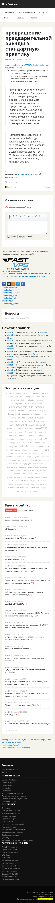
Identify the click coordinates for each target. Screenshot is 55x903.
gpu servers (27, 414)
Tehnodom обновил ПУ (26, 332)
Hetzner (21, 276)
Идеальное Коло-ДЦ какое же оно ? (20, 538)
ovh (46, 438)
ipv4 (11, 424)
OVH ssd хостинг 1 (9, 863)
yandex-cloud (23, 460)
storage (25, 450)
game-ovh (32, 410)
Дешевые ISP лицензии (11, 868)
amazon (27, 393)
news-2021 (22, 435)
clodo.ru (23, 400)
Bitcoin (37, 396)
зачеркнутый (17, 216)
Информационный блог (11, 810)
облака (38, 477)
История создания (9, 816)
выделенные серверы (37, 466)
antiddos (36, 393)
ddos (40, 403)
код (29, 216)
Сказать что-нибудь (18, 207)
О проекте (6, 808)
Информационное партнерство (14, 829)
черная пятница (32, 487)
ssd (47, 446)
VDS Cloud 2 (6, 858)
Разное (7, 17)
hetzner (15, 417)
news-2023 (42, 435)
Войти (4, 772)
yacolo (38, 456)
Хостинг (34, 17)
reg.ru (29, 442)
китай (30, 474)
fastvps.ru (40, 407)
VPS (42, 453)
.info (51, 896)
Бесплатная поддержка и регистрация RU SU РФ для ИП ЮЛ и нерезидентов (26, 626)
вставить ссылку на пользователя (39, 216)
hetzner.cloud (27, 417)
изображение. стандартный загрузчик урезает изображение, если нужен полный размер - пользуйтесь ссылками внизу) (32, 216)
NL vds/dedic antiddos (10, 860)
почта (45, 477)
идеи (24, 473)
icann (30, 421)
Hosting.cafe (6, 790)
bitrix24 (44, 396)
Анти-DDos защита (9, 847)
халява (11, 487)
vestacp (13, 453)
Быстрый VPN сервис (10, 780)
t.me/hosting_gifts (9, 290)
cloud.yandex (17, 403)
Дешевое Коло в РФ (9, 876)
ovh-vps (12, 443)
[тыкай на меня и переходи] (15, 263)
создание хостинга (22, 484)
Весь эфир (9, 730)
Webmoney (10, 456)
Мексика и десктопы (13, 559)
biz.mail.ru (15, 400)
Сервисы (21, 17)
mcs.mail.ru (29, 428)
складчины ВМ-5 (32, 276)
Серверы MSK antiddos (10, 879)
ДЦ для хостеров (24, 174)
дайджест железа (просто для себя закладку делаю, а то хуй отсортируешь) (24, 593)
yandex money (10, 460)
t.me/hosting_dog (9, 295)
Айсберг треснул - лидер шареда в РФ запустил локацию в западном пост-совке (26, 569)
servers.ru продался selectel (17, 648)
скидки (32, 480)
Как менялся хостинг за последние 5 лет (17, 840)
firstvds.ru (22, 410)
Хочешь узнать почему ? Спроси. (30, 335)
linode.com (12, 428)
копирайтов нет (47, 892)
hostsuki (39, 417)
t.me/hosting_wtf (9, 298)
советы (10, 484)
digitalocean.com (18, 407)
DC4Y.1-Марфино (24, 370)
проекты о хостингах (16, 251)
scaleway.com (11, 446)
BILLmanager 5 (12, 396)
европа (17, 473)
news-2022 (32, 435)
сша (32, 484)
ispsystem (21, 424)
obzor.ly (29, 439)
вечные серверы (39, 463)
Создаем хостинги (9, 801)
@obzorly (5, 837)
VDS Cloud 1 (6, 855)
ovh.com (20, 442)
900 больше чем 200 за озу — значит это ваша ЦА (27, 723)
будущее (27, 463)
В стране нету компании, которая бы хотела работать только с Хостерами (24, 638)
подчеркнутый (20, 216)
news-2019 (42, 432)
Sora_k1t (8, 610)
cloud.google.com (35, 400)
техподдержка (41, 484)
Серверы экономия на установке (14, 798)
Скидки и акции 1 (8, 782)
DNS (31, 407)
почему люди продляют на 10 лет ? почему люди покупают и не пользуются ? (26, 682)
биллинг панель (15, 463)
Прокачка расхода (9, 827)
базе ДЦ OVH (7, 276)
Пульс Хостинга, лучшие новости (14, 796)
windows (20, 457)
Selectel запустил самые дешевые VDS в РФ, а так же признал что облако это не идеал (27, 614)
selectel (24, 446)
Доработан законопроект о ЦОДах (31, 356)
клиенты (37, 474)
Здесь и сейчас (17, 505)
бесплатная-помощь (40, 460)
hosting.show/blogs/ (10, 745)
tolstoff (7, 526)
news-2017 (22, 432)
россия (11, 480)
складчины (41, 480)
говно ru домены (15, 470)
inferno (44, 421)
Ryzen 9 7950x (39, 443)
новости (31, 477)
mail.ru (20, 428)
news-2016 (12, 432)
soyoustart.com (37, 446)
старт (13, 819)
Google (41, 410)
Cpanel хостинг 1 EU (9, 849)
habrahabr (37, 414)
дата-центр (12, 182)
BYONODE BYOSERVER (15, 603)
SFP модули (10, 714)
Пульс (10, 337)
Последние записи (26, 510)
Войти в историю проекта (11, 813)
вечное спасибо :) (18, 271)
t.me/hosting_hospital (11, 292)
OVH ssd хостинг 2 (9, 866)
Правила (5, 819)
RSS (27, 318)
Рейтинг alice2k (8, 821)
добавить (12, 236)
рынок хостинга (22, 480)
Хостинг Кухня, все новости (12, 793)
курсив (13, 216)
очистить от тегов (10, 218)
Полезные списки (26, 12)
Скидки (42, 12)
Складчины (9, 12)
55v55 (50, 894)
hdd (44, 414)
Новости (9, 59)
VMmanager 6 (34, 453)
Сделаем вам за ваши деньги (18, 519)
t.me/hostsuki (7, 300)
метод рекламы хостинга (16, 477)
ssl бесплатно (15, 450)
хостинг (20, 487)
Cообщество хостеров (10, 835)
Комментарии (11, 510)
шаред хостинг (22, 491)
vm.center (22, 453)
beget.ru (45, 393)
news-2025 (20, 439)
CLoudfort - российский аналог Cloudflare (23, 705)
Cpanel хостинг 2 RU (10, 852)
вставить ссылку (36, 216)
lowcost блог (6, 788)
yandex (45, 456)
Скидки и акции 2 (8, 785)
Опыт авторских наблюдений (13, 824)
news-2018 (32, 432)
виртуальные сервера (16, 466)
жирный (10, 216)
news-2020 (12, 435)
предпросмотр (25, 236)
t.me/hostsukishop (9, 287)
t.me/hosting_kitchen (10, 303)
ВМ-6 (43, 276)
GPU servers (10, 529)
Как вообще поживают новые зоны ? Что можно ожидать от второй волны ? (26, 694)
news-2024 (10, 439)
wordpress (29, 457)
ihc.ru (37, 421)
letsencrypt (40, 424)
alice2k (10, 187)
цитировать (25, 216)
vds (47, 449)
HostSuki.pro (10, 4)
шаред (43, 487)
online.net (38, 439)
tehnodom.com (36, 450)
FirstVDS (12, 410)
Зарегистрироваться (10, 769)
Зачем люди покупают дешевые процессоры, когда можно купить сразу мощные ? (29, 374)
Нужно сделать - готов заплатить (16, 747)
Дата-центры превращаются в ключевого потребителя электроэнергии (29, 341)
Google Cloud (14, 414)
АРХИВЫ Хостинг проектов (12, 832)
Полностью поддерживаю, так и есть (32, 345)
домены (41, 470)
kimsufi (31, 425)
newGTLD (41, 428)
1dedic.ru (10, 393)
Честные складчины (9, 871)
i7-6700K (22, 421)
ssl (7, 450)
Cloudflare (30, 403)
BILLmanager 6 (26, 396)
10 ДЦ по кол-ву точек (25, 362)
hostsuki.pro (12, 421)
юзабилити (34, 491)
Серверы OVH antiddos (10, 874)
